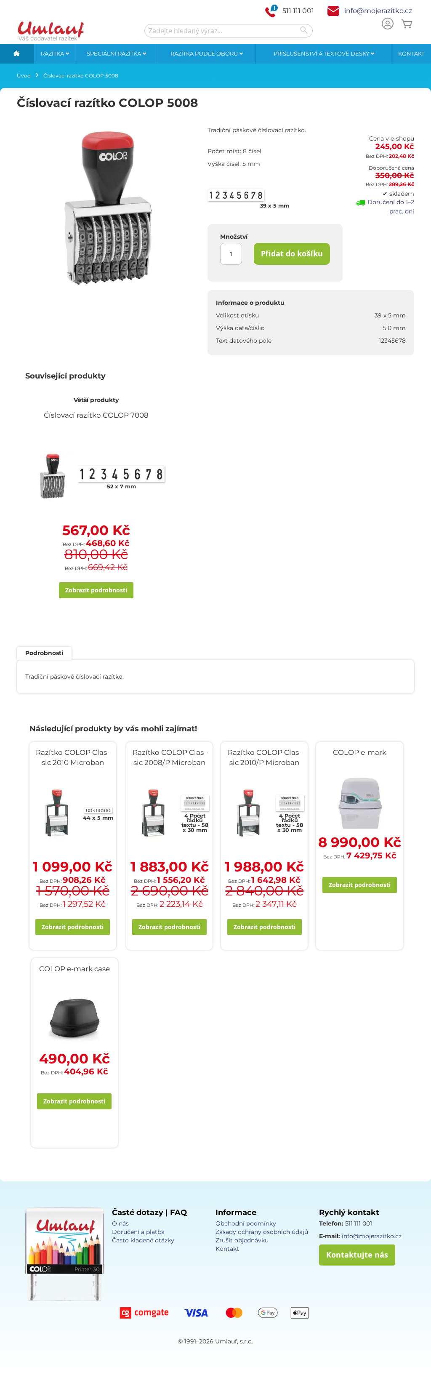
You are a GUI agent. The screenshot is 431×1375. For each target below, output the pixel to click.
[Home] (17, 54)
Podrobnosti (44, 653)
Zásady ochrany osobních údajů (262, 1232)
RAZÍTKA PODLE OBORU (204, 53)
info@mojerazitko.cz (378, 11)
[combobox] (228, 30)
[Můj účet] (387, 24)
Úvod (24, 75)
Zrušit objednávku (242, 1240)
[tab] (44, 653)
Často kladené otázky (143, 1240)
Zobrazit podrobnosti (96, 590)
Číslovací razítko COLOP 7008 (96, 415)
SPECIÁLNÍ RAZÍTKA (114, 53)
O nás (120, 1223)
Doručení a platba (138, 1232)
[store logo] (50, 31)
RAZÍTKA (53, 53)
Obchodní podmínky (246, 1223)
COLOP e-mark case (74, 969)
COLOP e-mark (359, 752)
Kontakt (411, 53)
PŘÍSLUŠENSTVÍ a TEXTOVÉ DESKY (322, 53)
